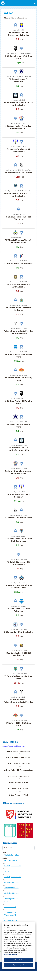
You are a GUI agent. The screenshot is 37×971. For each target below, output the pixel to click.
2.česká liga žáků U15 (11, 882)
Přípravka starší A (10, 907)
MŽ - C (6, 901)
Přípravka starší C (10, 915)
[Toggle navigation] (34, 2)
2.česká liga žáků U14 (11, 888)
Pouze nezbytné (18, 965)
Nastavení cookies (10, 954)
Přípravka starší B (10, 912)
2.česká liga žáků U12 (11, 899)
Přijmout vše (18, 960)
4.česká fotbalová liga (11, 855)
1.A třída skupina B (10, 860)
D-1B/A (6, 871)
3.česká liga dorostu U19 (12, 866)
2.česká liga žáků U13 (11, 893)
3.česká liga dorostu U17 (12, 877)
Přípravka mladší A (10, 920)
